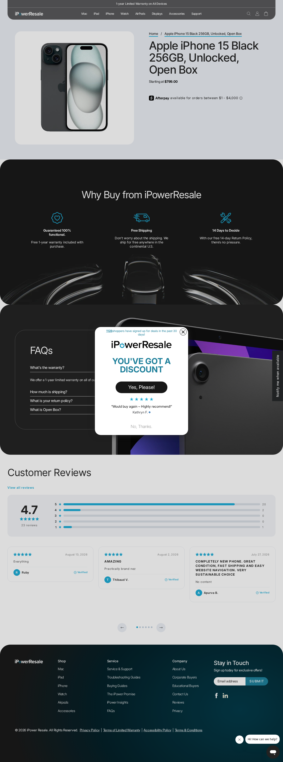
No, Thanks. (141, 426)
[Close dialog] (183, 332)
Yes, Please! (141, 387)
